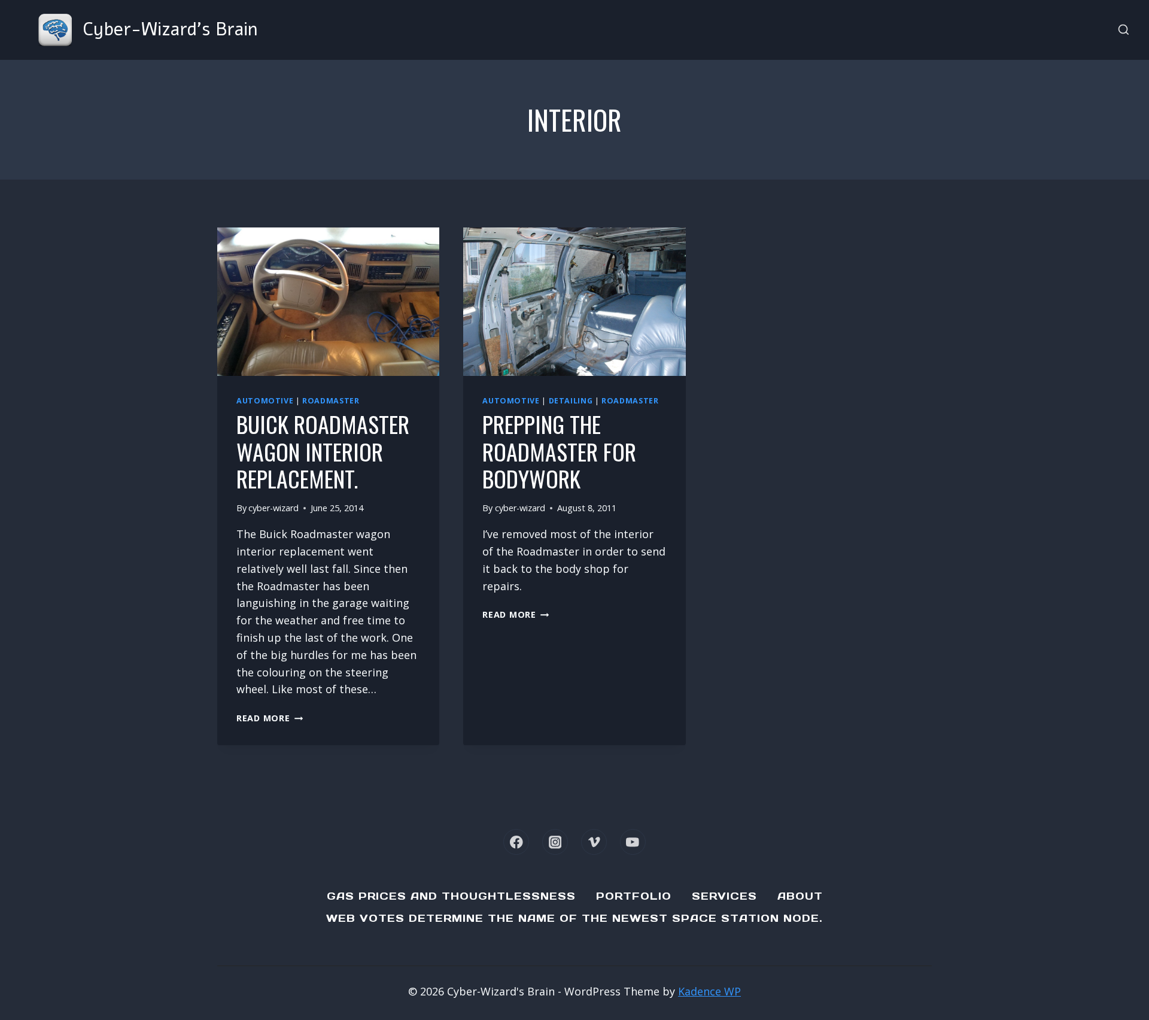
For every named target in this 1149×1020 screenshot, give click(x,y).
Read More (269, 718)
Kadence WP (709, 991)
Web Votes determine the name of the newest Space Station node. (574, 918)
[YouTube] (633, 842)
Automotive (264, 401)
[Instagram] (555, 842)
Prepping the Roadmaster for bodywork (559, 451)
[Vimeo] (594, 842)
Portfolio (633, 896)
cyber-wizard (273, 508)
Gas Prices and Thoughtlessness (451, 896)
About (800, 896)
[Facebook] (516, 842)
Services (724, 896)
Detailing (571, 401)
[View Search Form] (1123, 30)
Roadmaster (330, 401)
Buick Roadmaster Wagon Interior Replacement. (322, 451)
